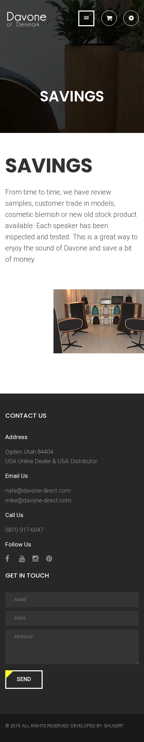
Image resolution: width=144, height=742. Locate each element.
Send (24, 679)
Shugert (113, 725)
